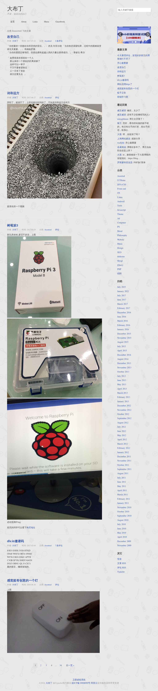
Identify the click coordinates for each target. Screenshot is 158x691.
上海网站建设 (123, 138)
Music (120, 243)
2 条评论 (58, 40)
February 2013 (123, 397)
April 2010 (122, 536)
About (23, 21)
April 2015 (122, 350)
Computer (121, 222)
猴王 (119, 123)
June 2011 (121, 481)
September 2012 (124, 418)
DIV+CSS (121, 184)
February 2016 (123, 325)
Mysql (120, 260)
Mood (119, 231)
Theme (120, 214)
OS (118, 192)
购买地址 (31, 527)
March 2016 (122, 320)
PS (118, 226)
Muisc (46, 21)
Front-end (121, 188)
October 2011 (123, 464)
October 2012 (123, 414)
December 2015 (124, 333)
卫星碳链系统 (79, 679)
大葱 (119, 134)
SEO (119, 252)
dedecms (121, 256)
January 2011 (123, 503)
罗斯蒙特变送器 (124, 162)
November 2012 (124, 409)
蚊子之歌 (121, 92)
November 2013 (124, 367)
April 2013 (122, 388)
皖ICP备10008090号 (81, 682)
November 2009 (124, 545)
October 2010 (123, 511)
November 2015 (124, 337)
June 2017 (121, 299)
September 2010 (124, 515)
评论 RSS (121, 567)
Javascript (121, 209)
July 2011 (121, 477)
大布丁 (15, 8)
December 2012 (124, 405)
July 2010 (121, 524)
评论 (57, 97)
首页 (12, 21)
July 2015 (121, 346)
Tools (119, 205)
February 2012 (123, 447)
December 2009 (124, 541)
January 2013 (123, 401)
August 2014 (122, 358)
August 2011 (122, 473)
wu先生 (120, 142)
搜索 (148, 10)
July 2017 (121, 295)
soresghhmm (122, 118)
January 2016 (123, 329)
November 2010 (124, 507)
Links (35, 21)
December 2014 (124, 354)
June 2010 (121, 528)
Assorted (47, 40)
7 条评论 (58, 545)
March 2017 (122, 303)
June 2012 (121, 431)
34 (61, 665)
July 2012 (121, 426)
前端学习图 (122, 96)
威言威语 (121, 110)
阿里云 (94, 682)
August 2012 (122, 422)
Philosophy (122, 235)
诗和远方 (13, 93)
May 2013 (121, 384)
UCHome (121, 180)
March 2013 (122, 392)
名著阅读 (121, 147)
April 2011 (122, 490)
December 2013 (124, 363)
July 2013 (121, 376)
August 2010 (122, 520)
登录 (119, 559)
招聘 (119, 273)
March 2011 (122, 494)
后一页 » (70, 665)
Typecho (121, 571)
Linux (120, 197)
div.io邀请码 (15, 541)
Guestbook (60, 21)
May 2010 (121, 532)
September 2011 (124, 469)
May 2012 (121, 435)
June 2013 (121, 380)
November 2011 (124, 460)
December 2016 (124, 312)
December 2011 (124, 456)
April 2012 (122, 439)
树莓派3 (12, 225)
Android (121, 201)
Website (120, 239)
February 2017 (123, 308)
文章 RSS (121, 563)
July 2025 (121, 286)
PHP (119, 269)
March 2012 (122, 443)
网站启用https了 (124, 84)
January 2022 (123, 291)
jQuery (120, 264)
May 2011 (121, 486)
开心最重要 (122, 62)
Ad (118, 218)
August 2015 (122, 341)
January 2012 (123, 452)
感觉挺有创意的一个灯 (22, 580)
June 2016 (121, 316)
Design (120, 247)
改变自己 (13, 36)
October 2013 (123, 371)
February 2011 (123, 498)
